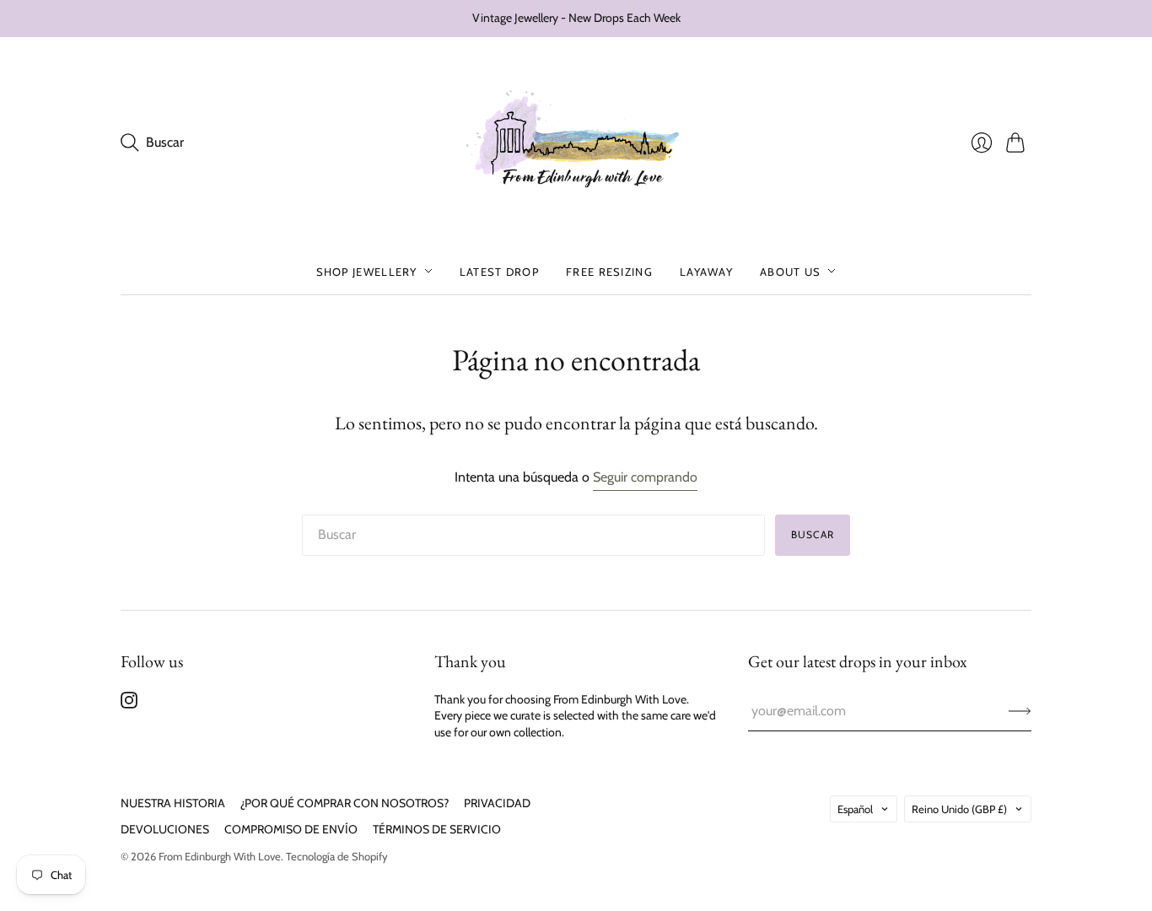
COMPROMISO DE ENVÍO (291, 829)
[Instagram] (129, 704)
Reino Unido (959, 809)
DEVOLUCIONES (165, 829)
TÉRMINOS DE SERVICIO (437, 829)
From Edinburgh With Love (220, 856)
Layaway (706, 271)
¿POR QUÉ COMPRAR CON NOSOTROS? (344, 803)
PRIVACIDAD (497, 803)
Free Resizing (609, 271)
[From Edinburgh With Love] (576, 143)
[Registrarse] (1020, 711)
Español (855, 809)
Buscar (812, 534)
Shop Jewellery (366, 271)
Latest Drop (499, 271)
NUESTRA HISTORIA (173, 803)
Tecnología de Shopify (337, 856)
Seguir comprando (645, 477)
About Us (790, 271)
